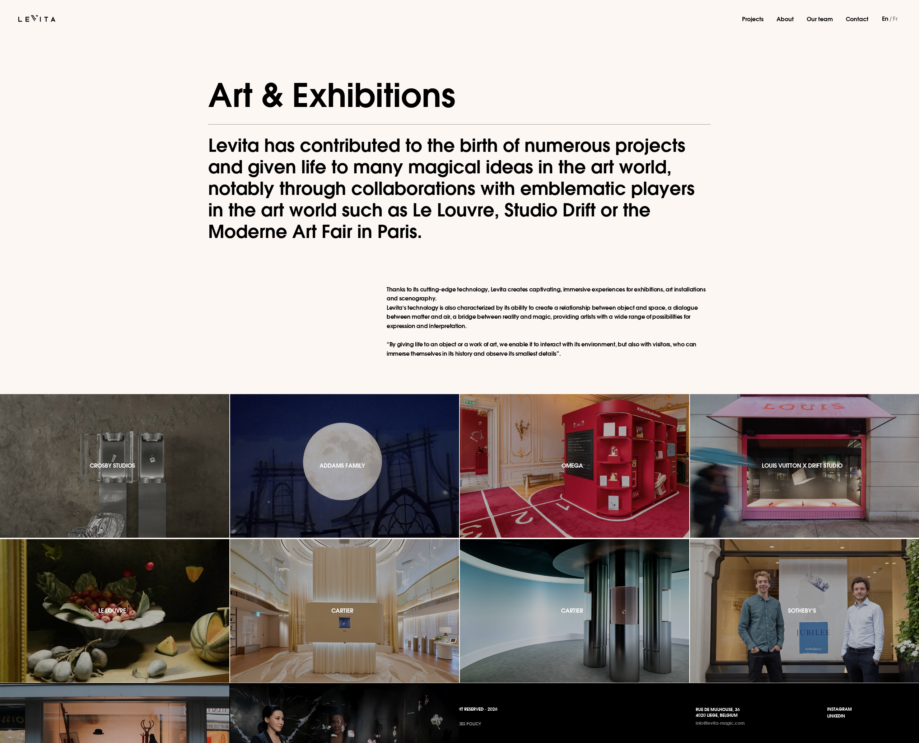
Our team (820, 19)
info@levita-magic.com (720, 723)
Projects (753, 19)
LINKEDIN (836, 716)
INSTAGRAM (839, 709)
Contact (857, 19)
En (885, 19)
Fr (895, 19)
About (785, 19)
